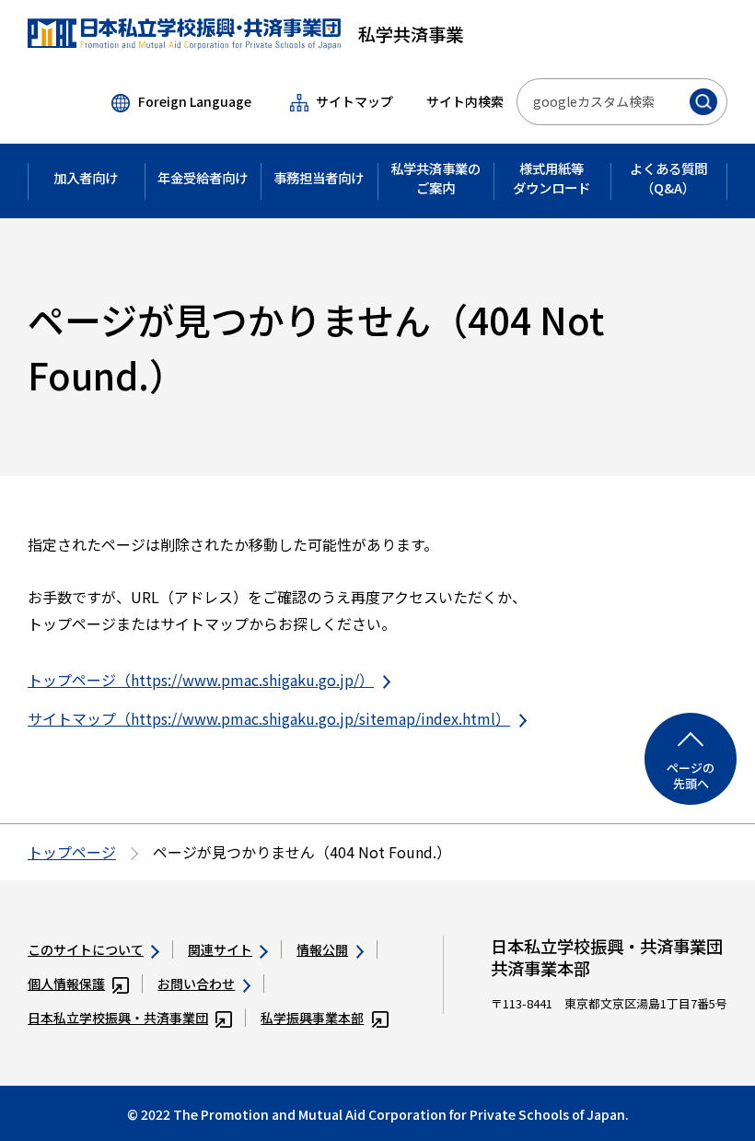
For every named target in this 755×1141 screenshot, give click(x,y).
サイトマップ (354, 101)
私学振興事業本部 (312, 1017)
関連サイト (220, 949)
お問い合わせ (196, 983)
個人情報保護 (66, 983)
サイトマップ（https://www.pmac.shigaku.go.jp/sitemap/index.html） (269, 718)
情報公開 (322, 949)
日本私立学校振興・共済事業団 (118, 1017)
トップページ (72, 852)
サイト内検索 (465, 101)
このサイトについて (86, 949)
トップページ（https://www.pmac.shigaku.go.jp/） (201, 680)
